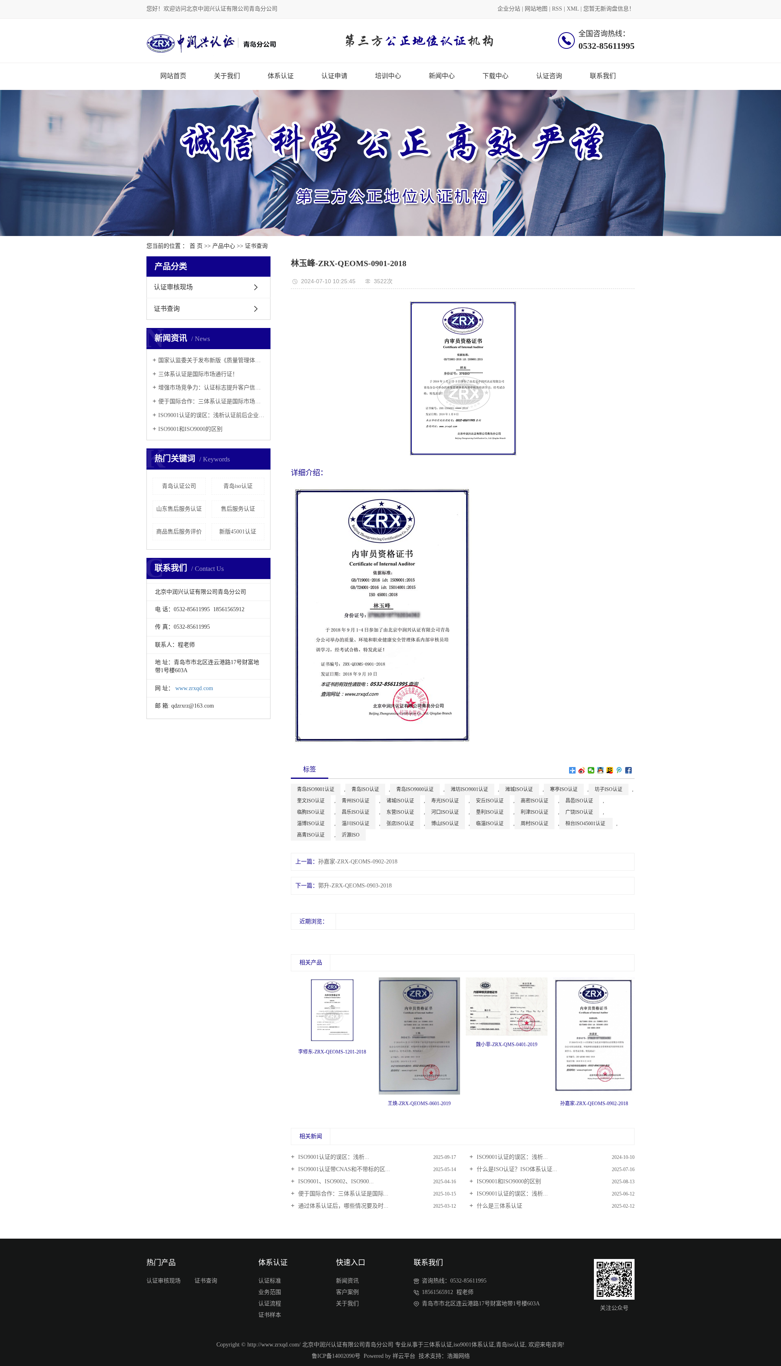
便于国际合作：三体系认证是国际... (342, 1194)
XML (573, 9)
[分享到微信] (591, 770)
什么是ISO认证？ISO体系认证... (516, 1169)
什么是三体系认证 (498, 1206)
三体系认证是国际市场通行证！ (198, 374)
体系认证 (281, 75)
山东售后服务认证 (179, 509)
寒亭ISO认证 (564, 789)
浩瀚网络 (458, 1356)
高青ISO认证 (311, 835)
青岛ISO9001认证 (315, 789)
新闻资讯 (347, 1281)
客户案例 (347, 1292)
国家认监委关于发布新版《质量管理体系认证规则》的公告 (211, 360)
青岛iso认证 (238, 486)
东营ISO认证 (400, 812)
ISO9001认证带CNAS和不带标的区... (343, 1169)
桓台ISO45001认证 (585, 823)
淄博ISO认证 (311, 823)
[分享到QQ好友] (600, 770)
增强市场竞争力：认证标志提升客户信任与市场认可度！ (211, 388)
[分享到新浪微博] (581, 770)
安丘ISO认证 (490, 801)
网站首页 (173, 75)
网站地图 (536, 9)
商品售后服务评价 (179, 532)
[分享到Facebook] (628, 770)
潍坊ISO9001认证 (469, 789)
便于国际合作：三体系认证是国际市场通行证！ (211, 401)
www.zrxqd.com (194, 688)
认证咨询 (549, 75)
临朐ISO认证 (311, 812)
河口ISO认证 (445, 812)
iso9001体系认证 (474, 1345)
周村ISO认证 (534, 823)
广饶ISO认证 (579, 812)
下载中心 (495, 75)
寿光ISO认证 (445, 801)
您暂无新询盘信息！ (609, 9)
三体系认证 (437, 1345)
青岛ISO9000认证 (415, 789)
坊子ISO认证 (608, 789)
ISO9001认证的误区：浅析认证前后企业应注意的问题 (211, 415)
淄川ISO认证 (355, 823)
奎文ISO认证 (311, 801)
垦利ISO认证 (490, 812)
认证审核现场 (173, 287)
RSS (557, 9)
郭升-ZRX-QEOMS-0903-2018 (355, 886)
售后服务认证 (238, 509)
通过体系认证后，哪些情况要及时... (342, 1206)
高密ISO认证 (534, 801)
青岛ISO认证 (365, 789)
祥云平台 (404, 1356)
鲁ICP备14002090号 (336, 1356)
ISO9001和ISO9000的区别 (190, 429)
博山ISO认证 (445, 823)
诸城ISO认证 (400, 801)
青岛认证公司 (179, 486)
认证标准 (269, 1281)
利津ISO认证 (534, 812)
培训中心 (388, 75)
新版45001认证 (237, 532)
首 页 (196, 246)
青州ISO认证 (355, 801)
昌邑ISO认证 (579, 801)
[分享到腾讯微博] (619, 770)
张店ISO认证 (400, 823)
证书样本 (269, 1315)
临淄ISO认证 (490, 823)
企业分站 (508, 9)
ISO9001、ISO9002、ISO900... (335, 1181)
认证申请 (334, 75)
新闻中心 (442, 75)
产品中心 (223, 246)
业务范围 (269, 1292)
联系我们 (603, 75)
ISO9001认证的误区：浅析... (333, 1157)
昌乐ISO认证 (355, 812)
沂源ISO (351, 835)
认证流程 (269, 1303)
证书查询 (256, 246)
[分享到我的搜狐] (609, 770)
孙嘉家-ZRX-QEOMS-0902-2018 (357, 862)
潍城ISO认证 (519, 789)
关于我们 (227, 75)
